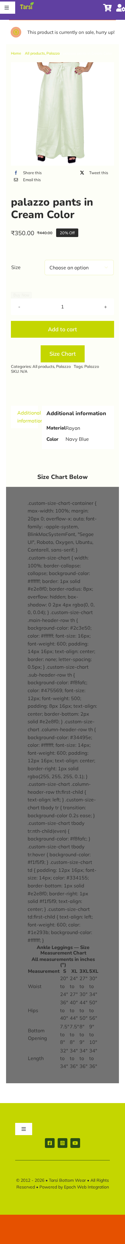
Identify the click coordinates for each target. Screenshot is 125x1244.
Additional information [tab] (27, 417)
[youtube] (75, 1143)
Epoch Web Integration (86, 1187)
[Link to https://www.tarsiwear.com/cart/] (107, 8)
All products (43, 366)
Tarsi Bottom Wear (67, 1180)
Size (16, 267)
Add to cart (62, 329)
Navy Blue (77, 439)
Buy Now (21, 295)
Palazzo (63, 366)
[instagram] (62, 1143)
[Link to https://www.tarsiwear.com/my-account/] (119, 8)
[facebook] (50, 1143)
